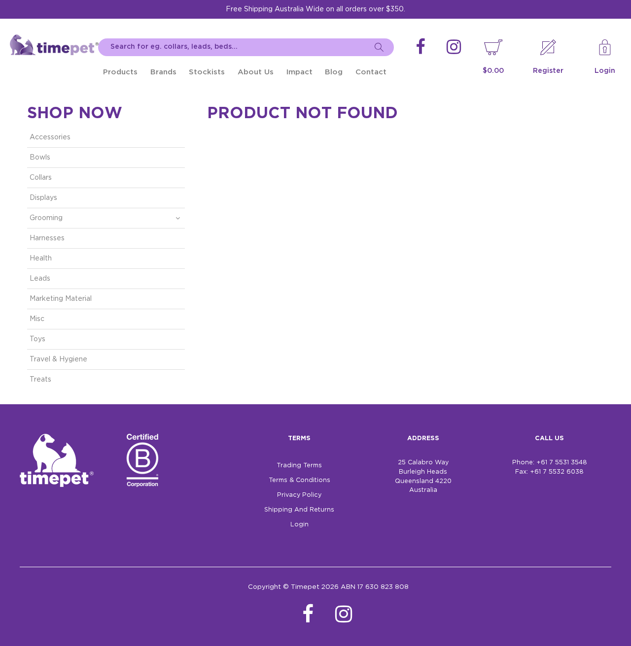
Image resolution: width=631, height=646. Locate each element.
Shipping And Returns (299, 510)
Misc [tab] (37, 319)
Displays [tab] (43, 198)
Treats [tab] (40, 380)
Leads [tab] (40, 279)
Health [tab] (41, 258)
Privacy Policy (299, 495)
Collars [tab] (41, 178)
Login (605, 71)
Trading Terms (299, 465)
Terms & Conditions (299, 480)
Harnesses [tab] (47, 238)
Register (548, 71)
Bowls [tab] (40, 158)
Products (120, 72)
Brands (163, 72)
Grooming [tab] (46, 218)
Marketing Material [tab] (61, 299)
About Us (256, 72)
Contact (370, 72)
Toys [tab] (37, 339)
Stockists (207, 72)
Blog (334, 72)
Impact (299, 72)
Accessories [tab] (50, 137)
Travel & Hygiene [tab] (58, 359)
